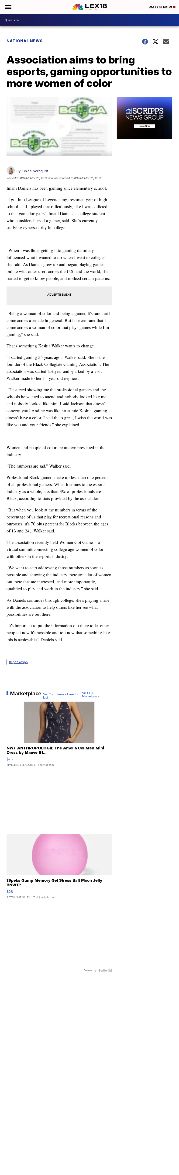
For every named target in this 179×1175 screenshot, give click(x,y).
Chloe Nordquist (35, 171)
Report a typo (18, 662)
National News (25, 40)
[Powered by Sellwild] (105, 970)
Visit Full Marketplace (91, 695)
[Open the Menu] (7, 7)
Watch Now (160, 7)
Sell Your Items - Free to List (60, 696)
